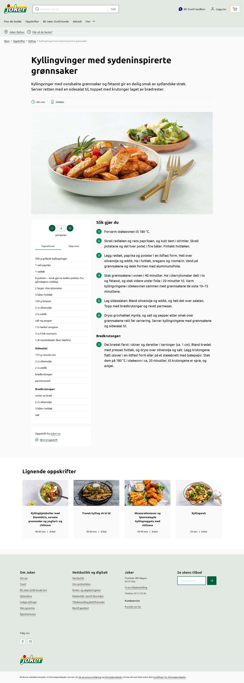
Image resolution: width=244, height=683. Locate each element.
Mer (88, 21)
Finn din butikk (12, 21)
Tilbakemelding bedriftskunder (88, 601)
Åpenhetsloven (28, 613)
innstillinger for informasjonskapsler (169, 677)
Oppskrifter (32, 21)
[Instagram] (30, 641)
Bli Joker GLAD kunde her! (33, 589)
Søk (113, 9)
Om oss (24, 577)
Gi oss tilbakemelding (136, 587)
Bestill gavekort (80, 607)
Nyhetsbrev (26, 595)
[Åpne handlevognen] (235, 9)
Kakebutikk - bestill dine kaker (88, 595)
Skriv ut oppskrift (49, 439)
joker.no (55, 433)
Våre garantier (27, 607)
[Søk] (211, 580)
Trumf (23, 583)
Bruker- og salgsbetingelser (86, 589)
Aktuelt (77, 21)
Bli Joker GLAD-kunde (56, 21)
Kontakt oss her (133, 606)
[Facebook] (22, 641)
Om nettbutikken (81, 583)
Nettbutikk (78, 577)
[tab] (48, 246)
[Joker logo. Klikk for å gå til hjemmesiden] (15, 9)
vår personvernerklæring (90, 677)
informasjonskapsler (113, 677)
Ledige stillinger (28, 601)
